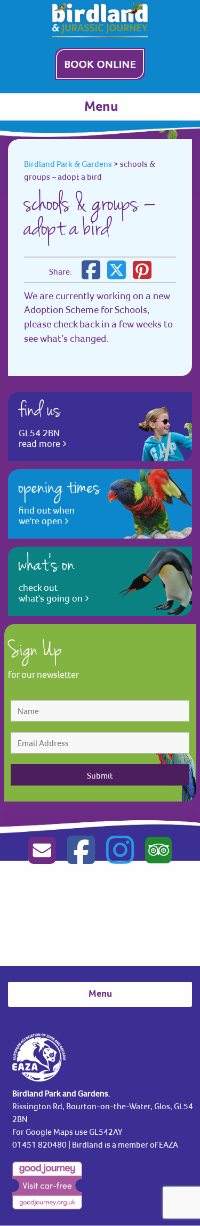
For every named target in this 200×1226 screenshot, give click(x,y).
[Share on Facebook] (91, 274)
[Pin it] (142, 274)
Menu (101, 107)
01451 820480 (39, 1144)
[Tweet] (116, 274)
